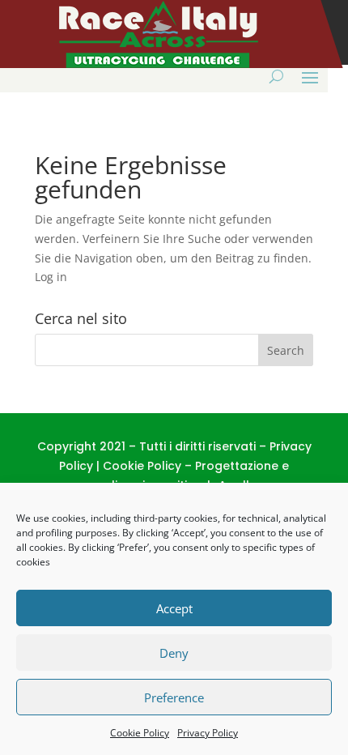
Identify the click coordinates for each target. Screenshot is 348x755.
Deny (174, 653)
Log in (51, 276)
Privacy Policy (207, 733)
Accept (174, 608)
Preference (174, 697)
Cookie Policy (139, 733)
